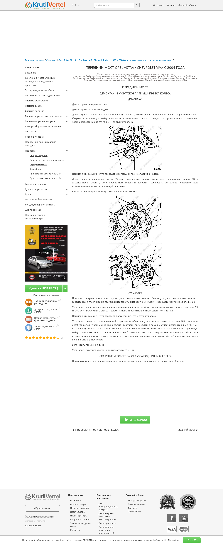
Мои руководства (137, 500)
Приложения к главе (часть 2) (45, 178)
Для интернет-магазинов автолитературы (107, 516)
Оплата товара (78, 504)
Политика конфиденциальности (39, 516)
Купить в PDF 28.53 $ (43, 288)
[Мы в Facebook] (171, 518)
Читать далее (135, 419)
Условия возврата (33, 525)
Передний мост (38, 164)
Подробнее (174, 540)
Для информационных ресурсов (108, 506)
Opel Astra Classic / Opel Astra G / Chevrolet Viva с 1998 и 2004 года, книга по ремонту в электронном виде (115, 60)
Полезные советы (79, 508)
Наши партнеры (78, 515)
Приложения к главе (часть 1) (45, 173)
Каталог (171, 5)
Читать (44, 252)
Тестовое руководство (134, 510)
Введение (30, 72)
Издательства (77, 511)
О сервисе (158, 5)
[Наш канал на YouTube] (183, 518)
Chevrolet (51, 60)
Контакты (75, 530)
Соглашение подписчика (36, 520)
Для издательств (107, 523)
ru (74, 5)
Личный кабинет (187, 5)
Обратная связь (42, 508)
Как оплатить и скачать (46, 295)
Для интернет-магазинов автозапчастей (106, 530)
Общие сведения (38, 155)
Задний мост (36, 169)
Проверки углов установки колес (47, 160)
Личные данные (136, 504)
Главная (29, 60)
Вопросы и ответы (80, 519)
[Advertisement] (111, 33)
